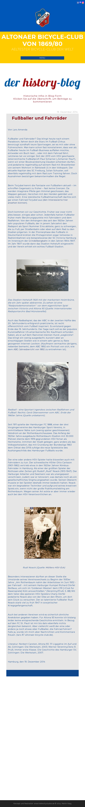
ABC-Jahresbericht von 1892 (29, 349)
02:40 (73, 672)
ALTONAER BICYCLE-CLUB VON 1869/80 (42, 40)
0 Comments (70, 674)
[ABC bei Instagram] (83, 3)
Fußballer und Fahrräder (39, 118)
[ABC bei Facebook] (78, 3)
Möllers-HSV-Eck (55, 567)
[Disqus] (42, 709)
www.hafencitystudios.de (44, 804)
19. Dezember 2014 (67, 112)
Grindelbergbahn (38, 241)
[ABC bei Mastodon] (80, 3)
